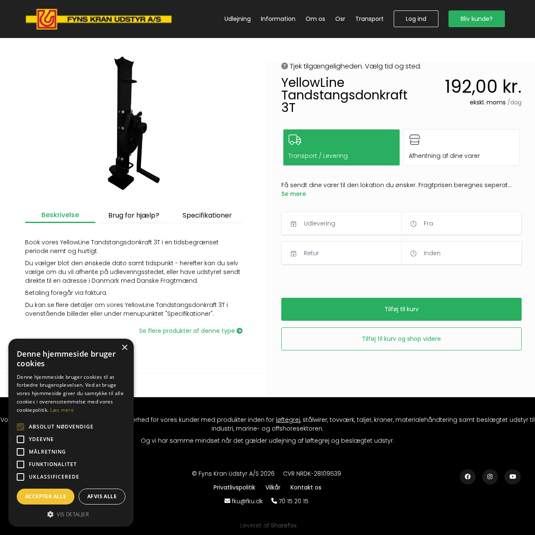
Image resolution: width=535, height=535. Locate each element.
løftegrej (288, 420)
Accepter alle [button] (45, 496)
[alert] (71, 433)
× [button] (124, 348)
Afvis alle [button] (102, 496)
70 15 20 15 (293, 501)
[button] (416, 18)
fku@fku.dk (247, 501)
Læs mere (62, 409)
